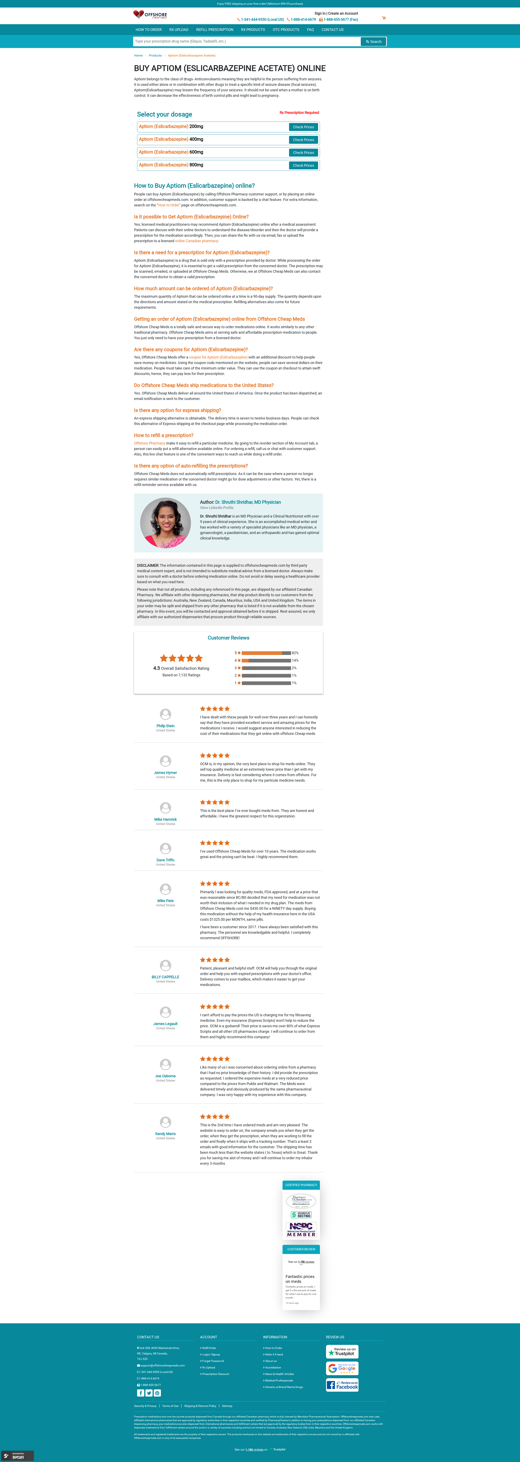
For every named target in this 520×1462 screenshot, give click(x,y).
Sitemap (227, 1406)
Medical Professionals (279, 1380)
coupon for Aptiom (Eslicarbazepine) (218, 357)
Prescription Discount (215, 1374)
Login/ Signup (211, 1354)
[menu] (260, 29)
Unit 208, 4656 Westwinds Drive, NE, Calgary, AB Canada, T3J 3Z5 (158, 1353)
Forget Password (213, 1361)
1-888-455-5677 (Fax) (340, 19)
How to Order (168, 205)
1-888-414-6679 (303, 19)
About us (271, 1361)
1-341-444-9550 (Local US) (262, 19)
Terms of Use (170, 1406)
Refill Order (209, 1348)
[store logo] (150, 14)
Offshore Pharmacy (149, 443)
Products (155, 55)
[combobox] (260, 41)
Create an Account (343, 13)
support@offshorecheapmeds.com (162, 1365)
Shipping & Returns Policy (200, 1406)
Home (138, 55)
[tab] (228, 127)
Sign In (320, 13)
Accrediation (273, 1367)
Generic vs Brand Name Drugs (284, 1387)
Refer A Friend (274, 1354)
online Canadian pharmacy (196, 241)
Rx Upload (208, 1367)
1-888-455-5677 (150, 1385)
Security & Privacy (145, 1406)
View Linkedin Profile (217, 507)
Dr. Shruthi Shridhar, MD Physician (248, 502)
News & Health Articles (279, 1374)
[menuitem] (148, 29)
